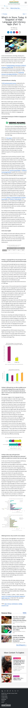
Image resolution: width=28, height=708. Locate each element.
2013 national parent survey (9, 83)
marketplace (14, 603)
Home (2, 8)
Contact (3, 700)
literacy (9, 603)
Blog (7, 8)
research (3, 605)
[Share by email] (20, 32)
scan (7, 605)
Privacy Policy (4, 696)
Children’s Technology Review (13, 197)
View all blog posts (20, 645)
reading (20, 603)
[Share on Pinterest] (17, 32)
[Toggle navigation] (25, 2)
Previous (5, 14)
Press (2, 702)
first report (9, 138)
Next (24, 14)
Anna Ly (15, 27)
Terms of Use (4, 694)
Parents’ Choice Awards (15, 199)
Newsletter (3, 699)
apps (5, 603)
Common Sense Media (14, 170)
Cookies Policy (4, 697)
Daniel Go (10, 53)
